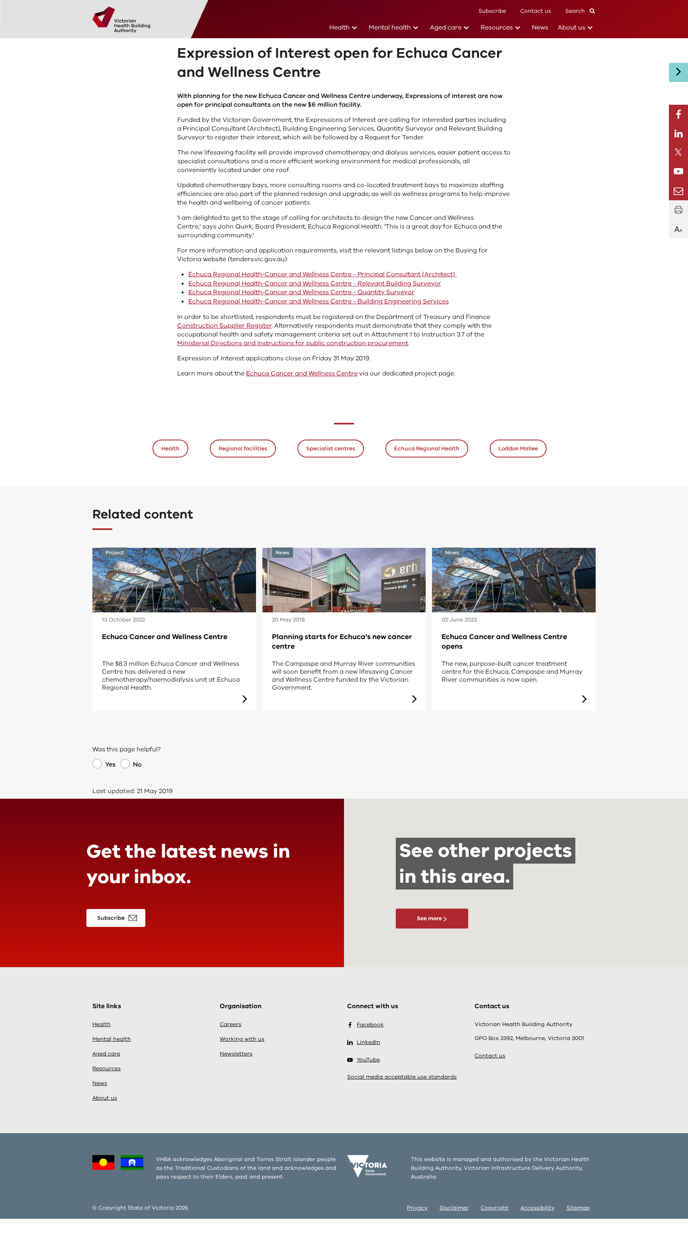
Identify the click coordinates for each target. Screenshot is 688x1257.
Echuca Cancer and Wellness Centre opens (504, 641)
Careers (230, 1024)
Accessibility (537, 1208)
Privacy (417, 1208)
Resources (497, 27)
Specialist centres (330, 448)
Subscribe (492, 11)
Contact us (535, 11)
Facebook (370, 1024)
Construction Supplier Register (224, 325)
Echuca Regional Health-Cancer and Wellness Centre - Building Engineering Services (318, 301)
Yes (110, 764)
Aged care (445, 27)
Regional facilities (243, 448)
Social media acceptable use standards (402, 1077)
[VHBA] (121, 20)
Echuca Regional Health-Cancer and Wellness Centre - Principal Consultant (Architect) (322, 274)
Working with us (242, 1039)
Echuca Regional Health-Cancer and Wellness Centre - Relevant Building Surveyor (314, 283)
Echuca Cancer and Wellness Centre (302, 373)
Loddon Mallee (518, 448)
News (540, 27)
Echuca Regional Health (426, 448)
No (137, 764)
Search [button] (575, 11)
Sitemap (578, 1208)
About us (571, 27)
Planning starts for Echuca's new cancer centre (342, 641)
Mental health (390, 27)
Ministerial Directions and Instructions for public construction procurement (292, 343)
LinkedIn (368, 1042)
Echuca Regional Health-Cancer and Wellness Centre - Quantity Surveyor (301, 292)
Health (339, 27)
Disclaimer (454, 1208)
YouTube (368, 1059)
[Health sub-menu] (354, 28)
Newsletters (236, 1054)
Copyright (494, 1208)
